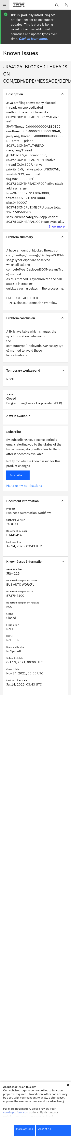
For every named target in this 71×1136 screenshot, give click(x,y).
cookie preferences (15, 1112)
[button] (68, 1084)
